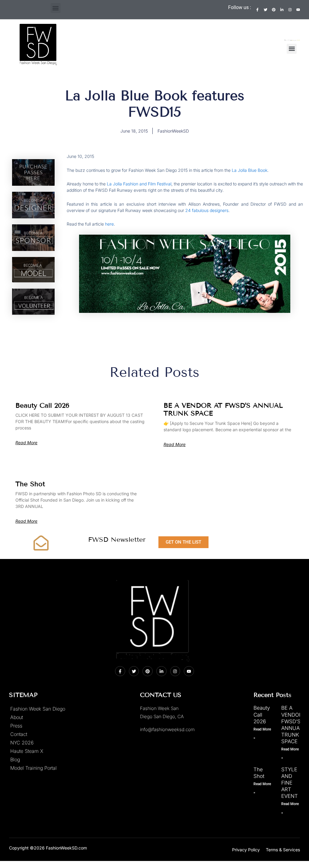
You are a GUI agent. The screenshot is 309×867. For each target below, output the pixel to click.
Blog (15, 759)
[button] (56, 8)
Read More (26, 443)
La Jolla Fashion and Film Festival (139, 183)
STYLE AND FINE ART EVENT (289, 782)
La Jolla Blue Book (249, 170)
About (16, 717)
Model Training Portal (33, 768)
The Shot (30, 484)
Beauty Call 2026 (42, 405)
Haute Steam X (26, 751)
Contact (18, 734)
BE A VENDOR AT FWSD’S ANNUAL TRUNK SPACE (223, 409)
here (109, 223)
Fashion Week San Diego (37, 709)
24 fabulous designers (206, 210)
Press (16, 726)
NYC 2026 (21, 743)
